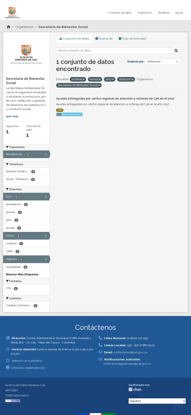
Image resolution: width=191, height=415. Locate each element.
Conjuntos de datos (120, 12)
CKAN (135, 389)
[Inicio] (8, 27)
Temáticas (164, 12)
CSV (59, 110)
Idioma (133, 396)
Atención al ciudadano (27, 360)
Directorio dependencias (27, 368)
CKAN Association (17, 395)
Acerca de (105, 38)
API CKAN (11, 390)
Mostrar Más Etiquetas (22, 274)
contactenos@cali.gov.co (130, 352)
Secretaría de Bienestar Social (63, 27)
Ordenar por (135, 61)
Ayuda (179, 12)
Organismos (144, 12)
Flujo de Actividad (133, 38)
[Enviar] (176, 50)
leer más (12, 116)
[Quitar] (83, 79)
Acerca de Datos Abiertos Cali (25, 385)
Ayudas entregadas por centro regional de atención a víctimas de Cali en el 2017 (115, 98)
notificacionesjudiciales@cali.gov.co (127, 363)
